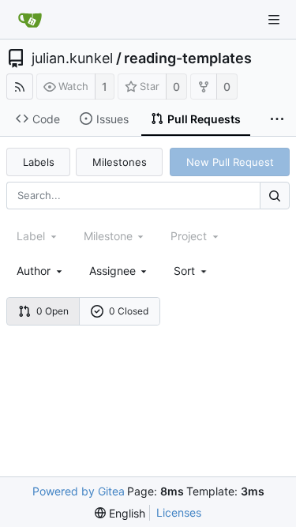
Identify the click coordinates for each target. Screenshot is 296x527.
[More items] (277, 119)
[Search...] (275, 195)
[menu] (191, 270)
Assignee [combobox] (112, 270)
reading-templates (188, 58)
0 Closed (128, 311)
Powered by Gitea (78, 491)
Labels (38, 162)
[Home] (30, 20)
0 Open (52, 311)
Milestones (119, 162)
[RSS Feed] (19, 86)
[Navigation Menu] (274, 20)
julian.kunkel (72, 58)
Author (34, 270)
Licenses (178, 512)
